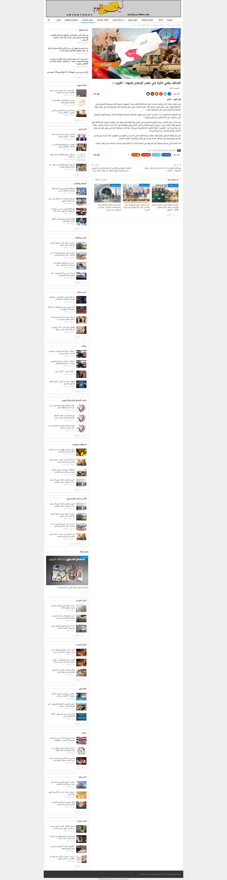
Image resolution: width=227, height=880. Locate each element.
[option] (67, 573)
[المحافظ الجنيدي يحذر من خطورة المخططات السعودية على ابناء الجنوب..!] (81, 211)
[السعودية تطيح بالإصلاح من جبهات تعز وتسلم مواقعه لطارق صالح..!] (81, 167)
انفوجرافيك (84, 557)
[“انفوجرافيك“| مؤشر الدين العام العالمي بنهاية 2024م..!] (67, 570)
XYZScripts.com (124, 879)
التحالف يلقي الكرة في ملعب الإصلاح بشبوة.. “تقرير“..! (161, 150)
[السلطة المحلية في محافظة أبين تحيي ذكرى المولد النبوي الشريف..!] (81, 201)
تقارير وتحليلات (87, 20)
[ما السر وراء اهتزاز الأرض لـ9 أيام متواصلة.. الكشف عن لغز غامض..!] (81, 696)
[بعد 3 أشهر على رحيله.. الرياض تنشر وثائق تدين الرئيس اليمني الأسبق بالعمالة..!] (81, 462)
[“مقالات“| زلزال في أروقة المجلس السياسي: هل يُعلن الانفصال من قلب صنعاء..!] (81, 364)
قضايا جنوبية (132, 20)
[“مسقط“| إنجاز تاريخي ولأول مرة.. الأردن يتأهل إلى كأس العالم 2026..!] (81, 751)
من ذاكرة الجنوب (118, 20)
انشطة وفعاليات (147, 20)
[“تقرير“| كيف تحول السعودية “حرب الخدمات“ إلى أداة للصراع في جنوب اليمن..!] (136, 193)
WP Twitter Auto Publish (105, 879)
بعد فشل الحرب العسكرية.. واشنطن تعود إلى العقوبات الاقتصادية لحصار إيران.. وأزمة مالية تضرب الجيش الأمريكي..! (69, 37)
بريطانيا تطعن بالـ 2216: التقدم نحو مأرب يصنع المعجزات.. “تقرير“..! (163, 169)
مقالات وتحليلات (102, 20)
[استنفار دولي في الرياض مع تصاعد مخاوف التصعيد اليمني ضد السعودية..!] (81, 320)
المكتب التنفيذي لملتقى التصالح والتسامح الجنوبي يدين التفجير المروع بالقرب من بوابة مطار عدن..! (111, 169)
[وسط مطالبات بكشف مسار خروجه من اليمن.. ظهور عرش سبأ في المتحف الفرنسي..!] (81, 829)
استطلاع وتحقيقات (71, 20)
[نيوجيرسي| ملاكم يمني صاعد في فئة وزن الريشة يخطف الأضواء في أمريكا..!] (81, 761)
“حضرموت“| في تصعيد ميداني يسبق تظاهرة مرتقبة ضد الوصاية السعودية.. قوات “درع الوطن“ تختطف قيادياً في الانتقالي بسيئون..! (69, 61)
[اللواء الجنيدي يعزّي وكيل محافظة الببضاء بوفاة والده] (81, 221)
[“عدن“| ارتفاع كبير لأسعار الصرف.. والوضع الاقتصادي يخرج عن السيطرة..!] (81, 618)
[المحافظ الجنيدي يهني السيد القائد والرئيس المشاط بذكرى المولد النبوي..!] (81, 191)
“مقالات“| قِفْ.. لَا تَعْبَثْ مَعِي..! (64, 371)
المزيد (58, 20)
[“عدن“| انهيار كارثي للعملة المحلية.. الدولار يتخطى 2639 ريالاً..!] (81, 608)
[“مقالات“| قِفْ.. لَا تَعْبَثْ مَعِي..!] (81, 374)
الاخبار (161, 20)
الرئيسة (169, 20)
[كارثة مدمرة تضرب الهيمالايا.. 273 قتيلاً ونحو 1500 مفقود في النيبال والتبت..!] (81, 310)
